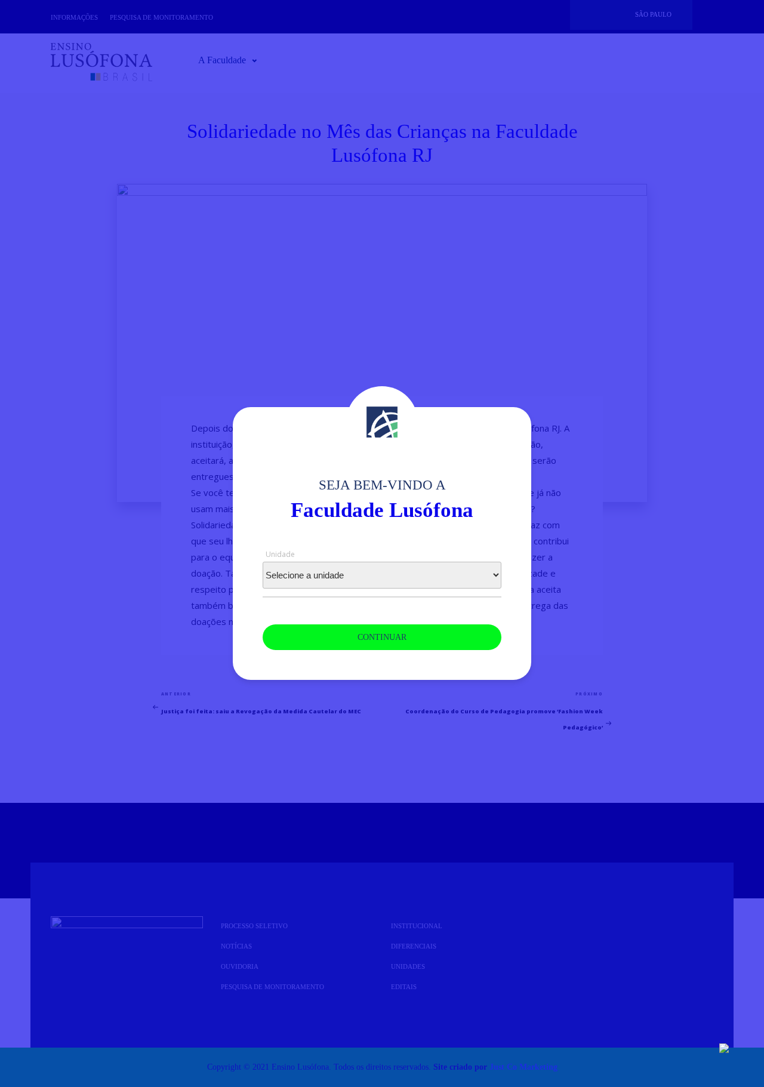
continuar (382, 637)
